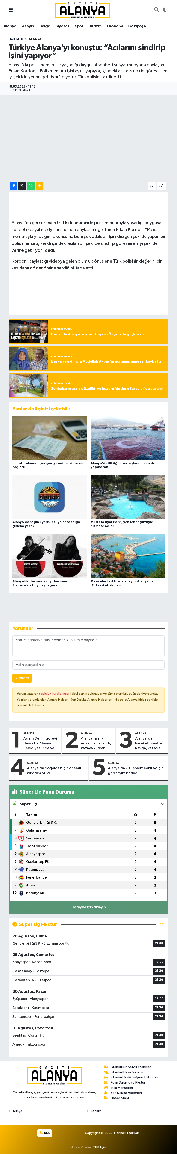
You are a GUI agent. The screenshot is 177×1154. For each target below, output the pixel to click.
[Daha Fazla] (39, 186)
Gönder (22, 678)
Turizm (95, 26)
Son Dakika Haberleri (126, 1093)
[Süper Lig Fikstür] (162, 924)
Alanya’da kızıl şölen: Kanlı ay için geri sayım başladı (135, 770)
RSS (47, 1133)
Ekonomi (115, 26)
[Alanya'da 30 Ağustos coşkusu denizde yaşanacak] (128, 438)
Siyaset (62, 26)
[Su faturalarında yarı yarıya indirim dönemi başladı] (49, 438)
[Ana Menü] (11, 10)
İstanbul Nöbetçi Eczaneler (131, 1067)
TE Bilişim (99, 1147)
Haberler (16, 39)
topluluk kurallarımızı (54, 693)
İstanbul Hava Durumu (127, 1072)
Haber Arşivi (120, 1098)
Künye (17, 1111)
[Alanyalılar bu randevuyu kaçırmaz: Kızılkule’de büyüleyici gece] (49, 556)
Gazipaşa (137, 26)
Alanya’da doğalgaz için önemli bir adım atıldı (54, 770)
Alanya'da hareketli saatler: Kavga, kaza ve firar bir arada (149, 744)
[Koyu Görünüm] (164, 10)
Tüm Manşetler (122, 1088)
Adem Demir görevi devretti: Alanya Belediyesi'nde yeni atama (40, 744)
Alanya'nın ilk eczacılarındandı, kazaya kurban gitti (96, 744)
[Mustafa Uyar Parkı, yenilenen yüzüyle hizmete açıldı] (128, 497)
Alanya (9, 26)
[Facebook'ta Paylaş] (13, 186)
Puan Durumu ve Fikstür (128, 1082)
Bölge (44, 26)
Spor (79, 26)
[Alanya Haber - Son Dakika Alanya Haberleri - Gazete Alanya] (82, 10)
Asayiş (28, 26)
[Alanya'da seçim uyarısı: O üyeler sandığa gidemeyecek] (49, 497)
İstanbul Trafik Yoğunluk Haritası (134, 1077)
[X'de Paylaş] (22, 186)
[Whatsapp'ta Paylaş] (31, 186)
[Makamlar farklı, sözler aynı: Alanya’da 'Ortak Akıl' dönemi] (128, 556)
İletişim (96, 1111)
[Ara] (156, 10)
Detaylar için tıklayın (88, 907)
